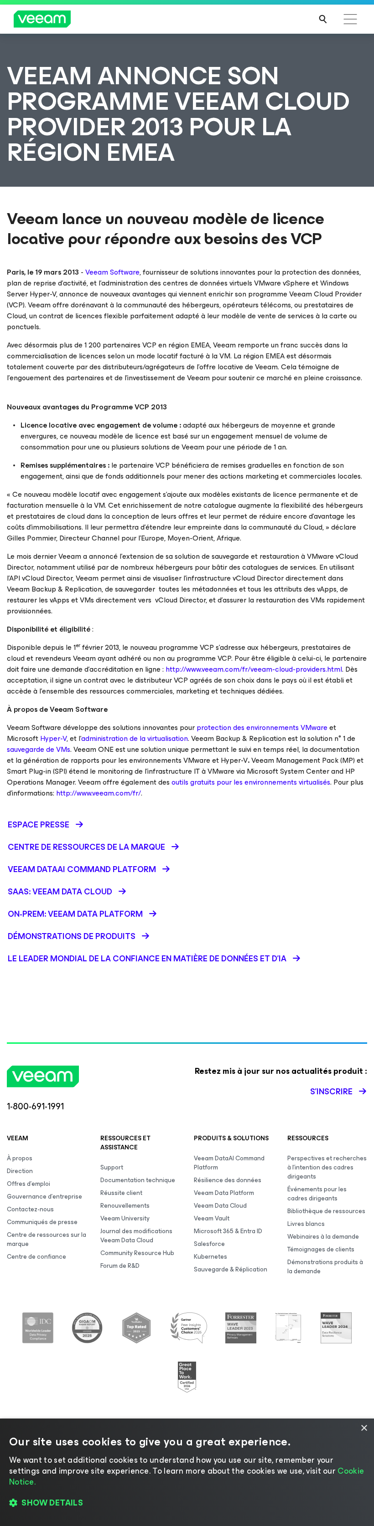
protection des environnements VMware (262, 727)
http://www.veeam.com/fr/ (98, 793)
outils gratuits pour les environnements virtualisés (250, 782)
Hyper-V (53, 738)
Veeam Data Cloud (220, 1205)
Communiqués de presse (42, 1222)
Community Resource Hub (137, 1253)
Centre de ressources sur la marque (46, 1239)
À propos (19, 1158)
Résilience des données (227, 1180)
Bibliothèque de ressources (326, 1211)
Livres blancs (306, 1224)
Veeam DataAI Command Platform (229, 1163)
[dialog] (187, 1472)
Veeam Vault (211, 1218)
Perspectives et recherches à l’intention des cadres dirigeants (327, 1167)
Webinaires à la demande (323, 1236)
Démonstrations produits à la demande (325, 1266)
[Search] (323, 19)
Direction (20, 1171)
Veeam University (125, 1218)
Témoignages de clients (320, 1249)
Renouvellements (125, 1205)
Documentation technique (137, 1180)
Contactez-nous (30, 1209)
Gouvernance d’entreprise (44, 1196)
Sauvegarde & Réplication (230, 1269)
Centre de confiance (36, 1256)
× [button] (363, 1428)
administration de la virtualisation (134, 738)
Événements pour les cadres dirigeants (317, 1194)
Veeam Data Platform (224, 1193)
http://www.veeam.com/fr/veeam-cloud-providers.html (254, 669)
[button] (187, 1503)
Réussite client (121, 1193)
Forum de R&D (120, 1266)
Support (111, 1167)
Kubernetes (210, 1256)
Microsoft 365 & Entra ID (228, 1231)
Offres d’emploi (28, 1184)
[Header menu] (350, 19)
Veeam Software (112, 272)
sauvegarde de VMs (38, 749)
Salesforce (209, 1244)
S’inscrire (331, 1091)
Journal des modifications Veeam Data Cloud (136, 1235)
